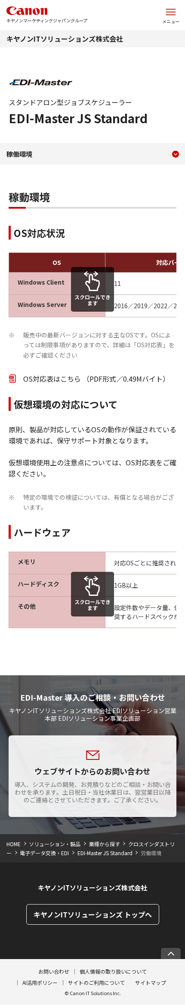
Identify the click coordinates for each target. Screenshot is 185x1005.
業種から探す (104, 843)
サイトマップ (150, 982)
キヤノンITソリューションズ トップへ (93, 914)
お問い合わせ (53, 971)
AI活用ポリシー (40, 982)
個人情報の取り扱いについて (113, 971)
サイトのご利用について (96, 982)
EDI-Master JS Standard (105, 852)
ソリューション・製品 (54, 843)
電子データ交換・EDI (44, 852)
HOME (13, 843)
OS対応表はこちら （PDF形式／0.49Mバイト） (96, 378)
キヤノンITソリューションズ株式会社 (64, 38)
